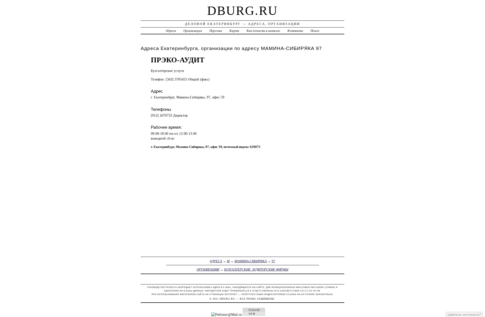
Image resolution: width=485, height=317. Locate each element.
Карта (234, 31)
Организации (192, 31)
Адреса (171, 31)
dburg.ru (242, 11)
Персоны (215, 31)
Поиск (314, 31)
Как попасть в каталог (263, 31)
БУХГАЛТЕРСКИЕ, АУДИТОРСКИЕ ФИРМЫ (256, 269)
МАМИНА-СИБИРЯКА (250, 261)
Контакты (295, 31)
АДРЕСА (216, 261)
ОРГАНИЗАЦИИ (208, 269)
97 (273, 261)
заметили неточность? (464, 314)
